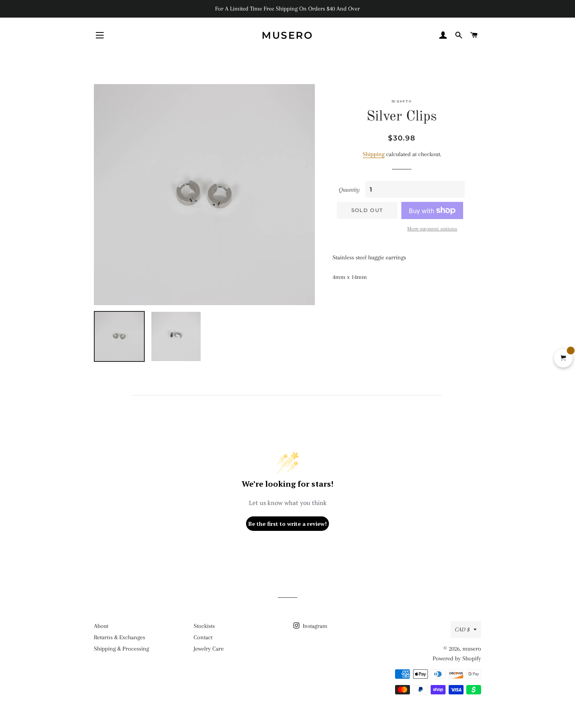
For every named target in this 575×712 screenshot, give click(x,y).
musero (287, 35)
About (101, 625)
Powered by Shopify (457, 658)
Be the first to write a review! (287, 523)
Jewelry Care (209, 648)
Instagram (314, 625)
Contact (203, 637)
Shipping (374, 154)
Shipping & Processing (121, 648)
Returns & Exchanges (119, 637)
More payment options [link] (432, 229)
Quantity (349, 189)
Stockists (204, 625)
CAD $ (462, 629)
